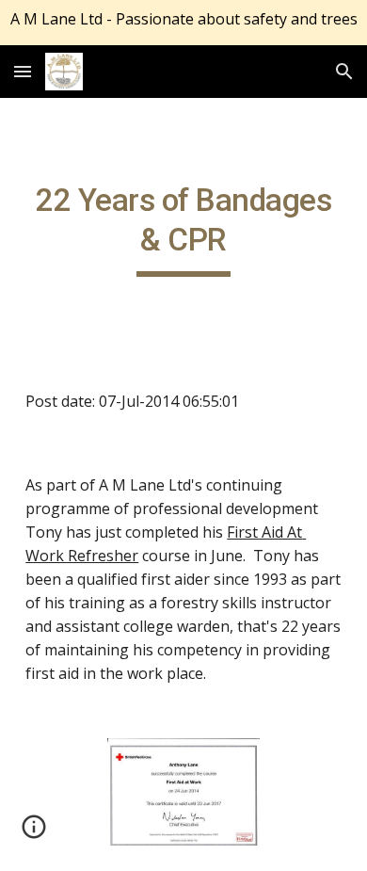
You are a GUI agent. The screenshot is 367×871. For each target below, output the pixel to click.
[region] (183, 22)
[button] (22, 71)
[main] (183, 228)
